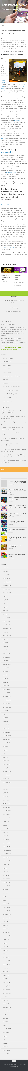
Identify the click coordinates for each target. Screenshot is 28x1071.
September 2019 (7, 818)
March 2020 (6, 796)
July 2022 (5, 710)
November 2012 (7, 1007)
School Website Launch (9, 397)
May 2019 (5, 832)
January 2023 (6, 693)
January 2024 (6, 657)
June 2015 (5, 946)
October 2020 (6, 778)
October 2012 (6, 1011)
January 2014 (6, 986)
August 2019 (6, 821)
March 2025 (6, 614)
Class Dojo (17, 120)
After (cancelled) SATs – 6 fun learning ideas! (6, 277)
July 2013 (5, 996)
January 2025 (6, 621)
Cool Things (6, 361)
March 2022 (6, 725)
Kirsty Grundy (4, 90)
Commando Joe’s (9, 152)
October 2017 (6, 886)
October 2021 (6, 743)
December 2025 (7, 582)
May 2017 (5, 896)
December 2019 (7, 807)
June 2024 (5, 639)
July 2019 (5, 825)
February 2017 (6, 907)
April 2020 (5, 793)
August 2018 (6, 864)
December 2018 (7, 850)
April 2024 (5, 646)
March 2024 (6, 650)
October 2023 (6, 668)
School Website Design (9, 394)
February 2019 (6, 843)
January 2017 (6, 911)
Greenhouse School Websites (8, 329)
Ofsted (4, 383)
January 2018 (6, 882)
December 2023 (7, 660)
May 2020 (5, 789)
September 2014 (7, 971)
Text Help (3, 138)
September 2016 (7, 918)
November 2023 (7, 664)
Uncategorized (6, 401)
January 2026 (6, 578)
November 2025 (7, 585)
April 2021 (5, 757)
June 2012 (5, 1018)
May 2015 (5, 950)
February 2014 (6, 982)
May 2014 (5, 978)
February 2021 (6, 764)
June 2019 (5, 828)
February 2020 (6, 800)
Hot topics (5, 369)
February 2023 (6, 689)
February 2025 (6, 617)
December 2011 (7, 1029)
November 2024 (7, 628)
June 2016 (5, 921)
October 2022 (6, 703)
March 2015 (6, 957)
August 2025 (6, 596)
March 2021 (6, 760)
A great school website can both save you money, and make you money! (17, 554)
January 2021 (6, 768)
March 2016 (6, 929)
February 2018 (6, 878)
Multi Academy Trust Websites (10, 376)
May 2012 (5, 1021)
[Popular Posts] (7, 477)
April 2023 (5, 682)
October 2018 (6, 857)
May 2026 (5, 571)
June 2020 (5, 785)
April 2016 (5, 925)
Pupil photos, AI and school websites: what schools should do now (17, 490)
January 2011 (6, 1054)
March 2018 (6, 875)
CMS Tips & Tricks (7, 358)
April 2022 (5, 721)
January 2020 (6, 803)
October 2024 (6, 632)
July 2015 (5, 943)
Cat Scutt (15, 203)
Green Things (6, 365)
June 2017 (5, 893)
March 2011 (6, 1046)
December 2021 (7, 735)
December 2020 (7, 771)
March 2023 (6, 685)
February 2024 (6, 653)
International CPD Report (7, 247)
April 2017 (5, 900)
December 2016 (7, 914)
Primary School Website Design (11, 386)
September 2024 (7, 635)
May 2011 (5, 1043)
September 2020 (7, 782)
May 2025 (5, 607)
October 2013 (6, 989)
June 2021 (5, 753)
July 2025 (5, 600)
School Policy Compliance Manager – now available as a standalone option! (19, 279)
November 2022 (7, 700)
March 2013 (6, 1004)
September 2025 (7, 592)
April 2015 (5, 953)
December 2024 (7, 625)
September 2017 (7, 889)
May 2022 (5, 718)
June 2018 (5, 871)
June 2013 (5, 1000)
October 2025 (6, 589)
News (3, 26)
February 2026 (6, 575)
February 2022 (6, 728)
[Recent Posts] (20, 477)
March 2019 (6, 839)
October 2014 (6, 968)
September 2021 (7, 746)
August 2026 (6, 568)
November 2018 (7, 853)
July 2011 (5, 1036)
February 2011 (6, 1050)
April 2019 (5, 836)
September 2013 (7, 993)
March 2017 (6, 903)
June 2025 (5, 603)
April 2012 (5, 1025)
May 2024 (5, 643)
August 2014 (6, 975)
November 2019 (7, 811)
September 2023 (7, 671)
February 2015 (6, 961)
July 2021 (5, 750)
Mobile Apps (6, 372)
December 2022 (7, 696)
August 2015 (6, 939)
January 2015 (6, 964)
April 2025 (5, 610)
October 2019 (6, 814)
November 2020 (7, 775)
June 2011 (5, 1039)
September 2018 (7, 861)
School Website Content (9, 390)
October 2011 (6, 1032)
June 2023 (5, 675)
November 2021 (7, 739)
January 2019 (6, 846)
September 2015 (7, 936)
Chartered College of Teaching (9, 205)
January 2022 (6, 732)
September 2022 (7, 707)
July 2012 (5, 1014)
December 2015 (7, 932)
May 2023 (5, 678)
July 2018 (5, 868)
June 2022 (5, 714)
